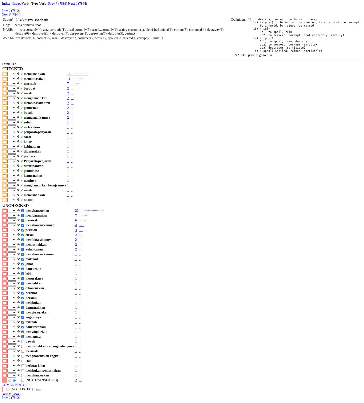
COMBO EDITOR (15, 385)
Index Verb (20, 3)
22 (77, 210)
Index (6, 3)
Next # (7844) (77, 3)
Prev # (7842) (11, 10)
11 (68, 78)
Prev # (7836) (57, 3)
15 (69, 74)
